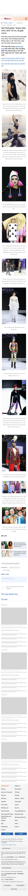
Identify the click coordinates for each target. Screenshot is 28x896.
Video (16, 823)
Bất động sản (4, 808)
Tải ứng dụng (7, 885)
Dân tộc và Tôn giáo (6, 792)
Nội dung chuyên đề (20, 817)
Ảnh (2, 823)
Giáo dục (3, 795)
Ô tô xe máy (4, 804)
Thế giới (17, 795)
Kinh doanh (18, 789)
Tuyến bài (7, 833)
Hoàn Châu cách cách (15, 567)
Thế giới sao (19, 22)
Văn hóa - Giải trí (8, 22)
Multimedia (4, 826)
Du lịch (17, 804)
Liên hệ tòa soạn (6, 848)
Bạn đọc (17, 808)
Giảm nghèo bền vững (7, 814)
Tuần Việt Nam (5, 811)
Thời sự (3, 789)
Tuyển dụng (14, 889)
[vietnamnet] (7, 19)
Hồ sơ (16, 820)
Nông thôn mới (19, 814)
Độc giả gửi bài (20, 885)
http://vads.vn (9, 879)
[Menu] (2, 19)
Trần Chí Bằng (6, 570)
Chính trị (17, 786)
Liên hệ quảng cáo (6, 868)
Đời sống (3, 798)
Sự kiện (21, 833)
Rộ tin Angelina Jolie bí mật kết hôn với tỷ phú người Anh (20, 553)
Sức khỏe (3, 801)
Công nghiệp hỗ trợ (20, 811)
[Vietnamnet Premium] (5, 786)
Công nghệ (18, 801)
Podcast (17, 826)
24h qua (3, 829)
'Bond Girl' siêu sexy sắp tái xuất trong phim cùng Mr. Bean (20, 544)
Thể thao (17, 792)
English (3, 820)
